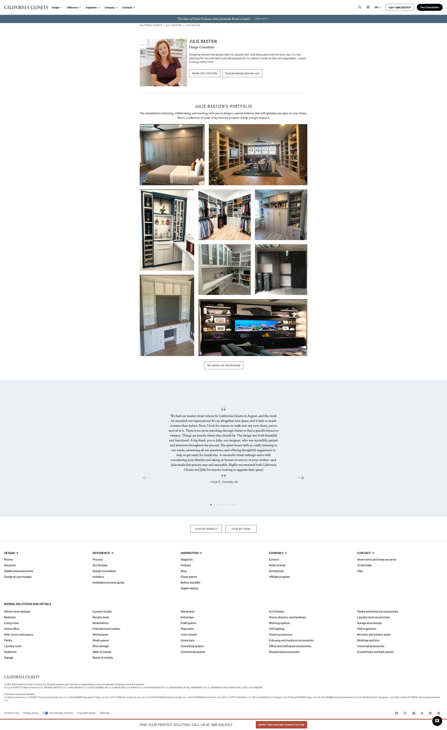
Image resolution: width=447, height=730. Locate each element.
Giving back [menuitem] (276, 571)
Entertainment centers (106, 628)
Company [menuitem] (276, 553)
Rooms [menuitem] (8, 559)
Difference (72, 7)
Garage (8, 657)
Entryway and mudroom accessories (291, 640)
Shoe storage (101, 646)
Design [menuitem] (9, 553)
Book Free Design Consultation (280, 723)
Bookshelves (101, 623)
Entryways (187, 617)
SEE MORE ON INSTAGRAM (223, 365)
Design (55, 7)
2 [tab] (214, 504)
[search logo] (360, 7)
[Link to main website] (26, 7)
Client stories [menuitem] (189, 576)
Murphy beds (101, 617)
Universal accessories (370, 646)
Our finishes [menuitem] (100, 565)
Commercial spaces (193, 652)
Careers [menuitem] (274, 559)
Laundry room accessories (373, 617)
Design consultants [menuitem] (104, 571)
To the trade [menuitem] (364, 565)
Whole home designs (17, 611)
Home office (11, 628)
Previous (146, 478)
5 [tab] (223, 504)
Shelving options (279, 623)
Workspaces (100, 634)
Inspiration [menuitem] (190, 553)
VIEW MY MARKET (206, 528)
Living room (11, 623)
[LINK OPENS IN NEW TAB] (396, 714)
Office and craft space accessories (290, 646)
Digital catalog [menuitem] (189, 588)
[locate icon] (368, 7)
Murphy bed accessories (284, 652)
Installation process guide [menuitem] (108, 582)
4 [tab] (220, 504)
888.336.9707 (221, 725)
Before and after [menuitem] (190, 582)
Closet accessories (280, 634)
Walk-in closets (102, 652)
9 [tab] (236, 504)
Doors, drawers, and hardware (287, 617)
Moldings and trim (368, 640)
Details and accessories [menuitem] (18, 571)
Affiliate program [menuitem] (279, 576)
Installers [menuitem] (98, 576)
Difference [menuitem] (101, 553)
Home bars (188, 640)
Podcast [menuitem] (186, 565)
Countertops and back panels (375, 652)
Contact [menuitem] (364, 553)
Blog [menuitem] (183, 571)
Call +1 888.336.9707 (400, 7)
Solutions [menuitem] (10, 565)
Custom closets (102, 611)
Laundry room (12, 646)
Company (110, 7)
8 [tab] (233, 504)
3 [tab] (217, 504)
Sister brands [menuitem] (277, 565)
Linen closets (189, 634)
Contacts (127, 7)
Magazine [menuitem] (187, 559)
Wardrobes (188, 611)
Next (301, 478)
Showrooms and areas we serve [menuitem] (376, 559)
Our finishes (276, 611)
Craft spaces (188, 623)
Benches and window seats (373, 634)
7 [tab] (229, 504)
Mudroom (10, 652)
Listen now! (260, 18)
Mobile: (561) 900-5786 (204, 73)
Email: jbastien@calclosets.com (242, 73)
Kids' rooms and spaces (18, 634)
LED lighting (276, 628)
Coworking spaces (192, 646)
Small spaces (101, 640)
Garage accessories (369, 623)
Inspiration (91, 7)
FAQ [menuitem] (359, 571)
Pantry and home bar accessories (377, 611)
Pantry (8, 640)
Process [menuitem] (98, 559)
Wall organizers (366, 628)
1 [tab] (211, 504)
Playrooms (187, 628)
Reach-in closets (103, 657)
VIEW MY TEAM (241, 528)
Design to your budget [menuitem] (17, 576)
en (376, 7)
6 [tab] (226, 504)
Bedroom (10, 617)
